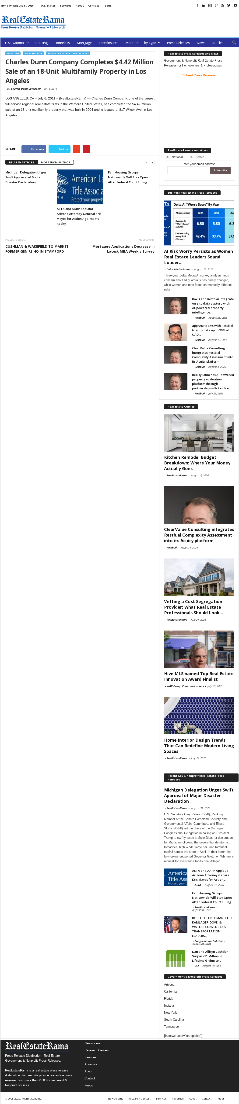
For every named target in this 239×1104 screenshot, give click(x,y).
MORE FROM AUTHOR (55, 162)
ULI (196, 966)
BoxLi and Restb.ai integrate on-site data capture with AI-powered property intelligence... (213, 305)
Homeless (62, 42)
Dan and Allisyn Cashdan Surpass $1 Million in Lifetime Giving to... (210, 956)
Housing (41, 42)
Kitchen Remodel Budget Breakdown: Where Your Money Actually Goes (197, 462)
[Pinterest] (216, 5)
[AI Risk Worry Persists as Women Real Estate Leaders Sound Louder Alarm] (199, 223)
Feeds (107, 5)
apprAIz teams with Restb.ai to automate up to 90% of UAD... (212, 330)
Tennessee (171, 1026)
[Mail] (210, 5)
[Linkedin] (204, 5)
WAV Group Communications (185, 686)
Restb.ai (199, 317)
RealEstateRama (176, 475)
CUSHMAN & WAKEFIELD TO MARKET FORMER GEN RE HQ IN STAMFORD (37, 249)
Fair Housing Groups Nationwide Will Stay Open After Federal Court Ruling (128, 177)
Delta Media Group (178, 269)
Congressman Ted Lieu (208, 941)
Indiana (169, 1005)
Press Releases (178, 42)
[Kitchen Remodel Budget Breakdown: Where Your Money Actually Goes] (199, 433)
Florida (168, 998)
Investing (13, 53)
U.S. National (15, 42)
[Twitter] (229, 5)
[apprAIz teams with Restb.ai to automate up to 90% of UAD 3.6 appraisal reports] (175, 332)
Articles (217, 42)
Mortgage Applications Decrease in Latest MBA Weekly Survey (123, 249)
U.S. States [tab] (197, 157)
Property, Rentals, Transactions (68, 53)
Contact (93, 5)
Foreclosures (108, 42)
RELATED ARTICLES (21, 162)
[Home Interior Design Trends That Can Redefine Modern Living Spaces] (199, 715)
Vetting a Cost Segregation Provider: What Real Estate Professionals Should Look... (193, 607)
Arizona (169, 984)
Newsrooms (92, 1043)
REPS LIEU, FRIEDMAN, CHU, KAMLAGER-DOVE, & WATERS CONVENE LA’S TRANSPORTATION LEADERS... (212, 927)
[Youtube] (235, 5)
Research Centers (96, 1050)
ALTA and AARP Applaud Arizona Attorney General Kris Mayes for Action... (211, 875)
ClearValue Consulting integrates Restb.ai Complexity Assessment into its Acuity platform (212, 355)
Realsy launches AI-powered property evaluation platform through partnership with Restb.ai (213, 381)
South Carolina (174, 1019)
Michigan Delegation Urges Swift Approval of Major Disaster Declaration (25, 177)
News (201, 42)
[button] (232, 43)
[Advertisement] (154, 22)
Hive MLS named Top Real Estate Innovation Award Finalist (199, 676)
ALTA (197, 885)
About (80, 5)
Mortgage (84, 42)
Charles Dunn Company (25, 88)
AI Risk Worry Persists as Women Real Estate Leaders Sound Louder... (198, 256)
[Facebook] (197, 5)
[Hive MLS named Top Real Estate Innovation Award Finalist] (199, 649)
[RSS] (222, 5)
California (170, 991)
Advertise (90, 1064)
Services (65, 5)
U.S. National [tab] (174, 157)
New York (170, 1012)
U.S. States (48, 5)
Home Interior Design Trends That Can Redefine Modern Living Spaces (199, 745)
